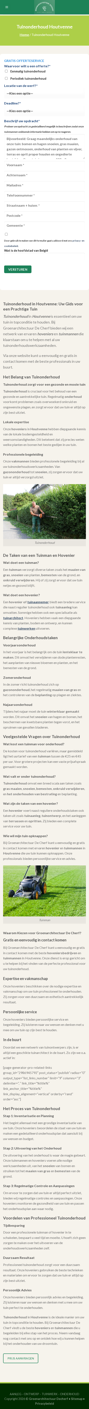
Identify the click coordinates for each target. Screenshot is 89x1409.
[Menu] (7, 7)
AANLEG (15, 1394)
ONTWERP (31, 1394)
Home (24, 35)
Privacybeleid (44, 1403)
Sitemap (76, 1399)
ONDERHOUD (69, 1394)
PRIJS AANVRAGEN (20, 1358)
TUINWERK (50, 1394)
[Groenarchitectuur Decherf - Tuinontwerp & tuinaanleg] (44, 7)
